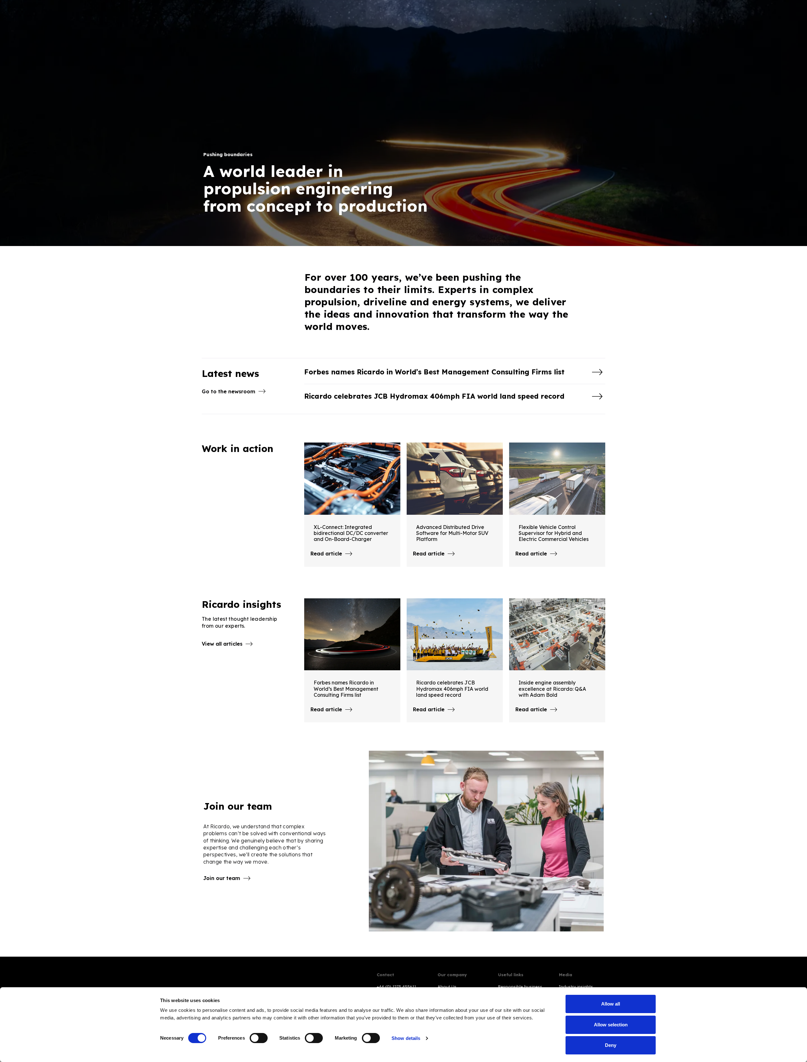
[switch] (259, 1038)
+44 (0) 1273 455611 (396, 986)
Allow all (610, 1003)
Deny (610, 1045)
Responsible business (520, 986)
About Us (447, 986)
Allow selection (611, 1024)
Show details (406, 1038)
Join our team (221, 878)
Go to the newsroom (228, 391)
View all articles (222, 644)
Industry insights (576, 986)
